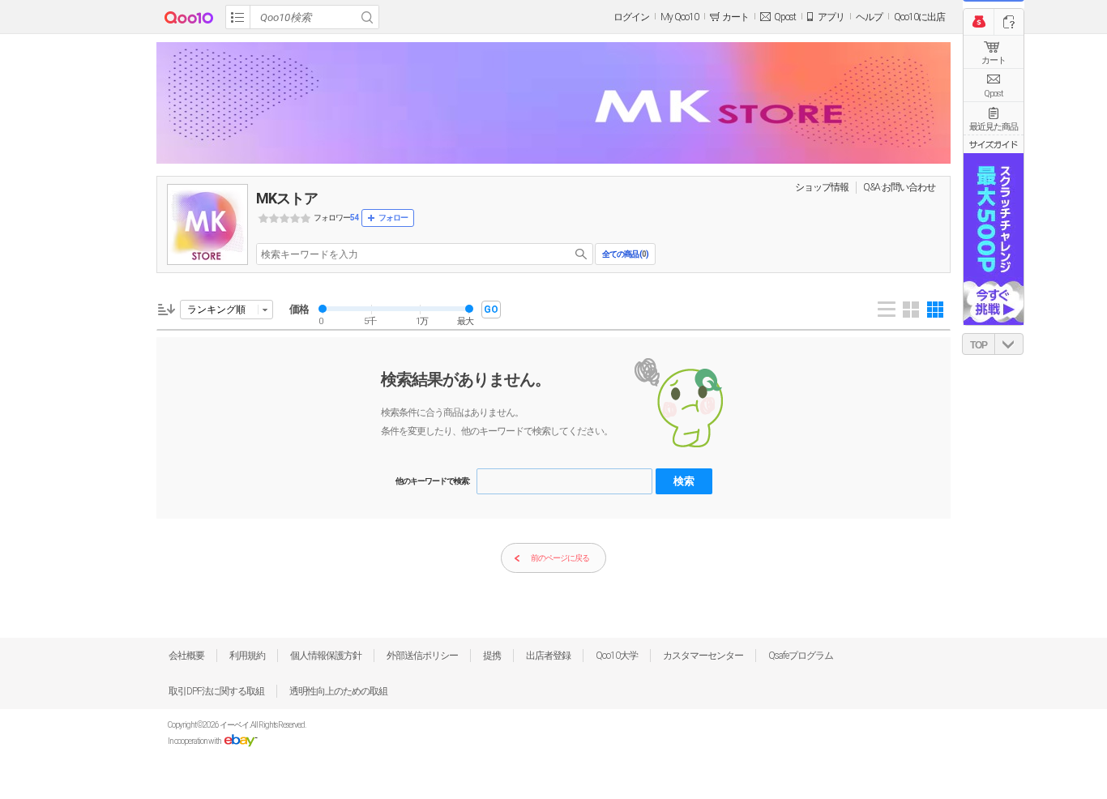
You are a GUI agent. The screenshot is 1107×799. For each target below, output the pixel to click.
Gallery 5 (935, 309)
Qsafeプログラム (800, 655)
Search (367, 17)
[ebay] (240, 741)
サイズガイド (994, 144)
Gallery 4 (911, 309)
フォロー (393, 217)
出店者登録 (548, 655)
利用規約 (247, 655)
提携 (492, 655)
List (886, 309)
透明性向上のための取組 (338, 691)
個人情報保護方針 (325, 655)
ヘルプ (869, 17)
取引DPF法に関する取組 (216, 691)
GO (491, 309)
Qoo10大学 (617, 655)
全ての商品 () (625, 254)
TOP (978, 345)
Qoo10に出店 (919, 17)
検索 (684, 481)
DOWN (1009, 344)
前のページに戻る (560, 557)
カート (993, 60)
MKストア (287, 198)
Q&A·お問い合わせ (899, 187)
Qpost (785, 17)
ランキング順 (216, 309)
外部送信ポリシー (422, 655)
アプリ (831, 17)
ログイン (631, 17)
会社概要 (186, 655)
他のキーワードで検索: (432, 480)
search (581, 254)
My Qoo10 (679, 17)
